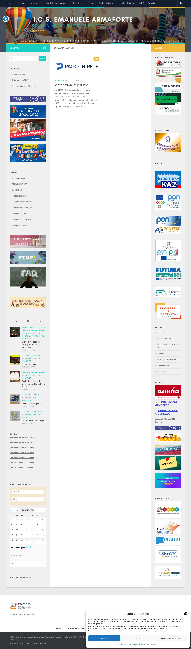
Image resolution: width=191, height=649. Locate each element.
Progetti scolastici (19, 196)
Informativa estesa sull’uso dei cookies (142, 644)
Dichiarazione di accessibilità (22, 614)
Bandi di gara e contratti (57, 3)
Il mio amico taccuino (31, 364)
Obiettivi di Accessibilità (133, 3)
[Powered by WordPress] (20, 643)
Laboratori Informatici (21, 226)
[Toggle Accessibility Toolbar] (6, 19)
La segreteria (36, 3)
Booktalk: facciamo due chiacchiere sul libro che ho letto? (33, 384)
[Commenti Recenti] (40, 321)
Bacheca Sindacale (108, 3)
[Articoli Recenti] (16, 321)
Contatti (151, 3)
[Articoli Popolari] (28, 321)
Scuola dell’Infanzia (168, 359)
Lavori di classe (18, 74)
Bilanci (92, 3)
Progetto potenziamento (22, 208)
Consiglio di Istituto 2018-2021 (169, 346)
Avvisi (34, 336)
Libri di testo (17, 190)
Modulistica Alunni (19, 184)
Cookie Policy (123, 644)
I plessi (161, 353)
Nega (138, 638)
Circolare (59, 81)
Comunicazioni (18, 178)
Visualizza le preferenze (171, 638)
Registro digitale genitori (22, 202)
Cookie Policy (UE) (75, 629)
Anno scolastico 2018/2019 (22, 437)
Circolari (161, 371)
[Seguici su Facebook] (44, 47)
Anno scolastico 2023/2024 (33, 328)
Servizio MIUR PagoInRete (71, 85)
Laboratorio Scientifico (21, 220)
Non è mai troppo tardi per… (34, 420)
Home (10, 3)
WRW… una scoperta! (31, 403)
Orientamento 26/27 (20, 80)
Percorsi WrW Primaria (32, 356)
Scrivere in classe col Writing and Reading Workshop (31, 344)
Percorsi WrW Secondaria (33, 330)
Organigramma (166, 338)
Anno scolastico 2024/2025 (22, 468)
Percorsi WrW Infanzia (32, 395)
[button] (186, 614)
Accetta (104, 638)
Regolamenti (79, 3)
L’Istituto (20, 3)
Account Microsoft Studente (24, 86)
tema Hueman (40, 643)
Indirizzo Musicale (19, 214)
